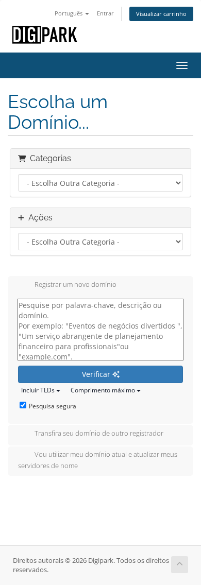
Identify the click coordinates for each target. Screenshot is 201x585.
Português (69, 13)
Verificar (97, 374)
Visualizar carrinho (161, 14)
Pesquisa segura (52, 406)
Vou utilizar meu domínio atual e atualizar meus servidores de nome (97, 460)
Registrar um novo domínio (75, 284)
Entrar (105, 13)
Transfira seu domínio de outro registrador (99, 433)
